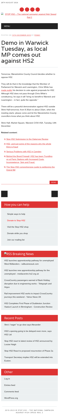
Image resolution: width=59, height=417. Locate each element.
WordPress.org (11, 398)
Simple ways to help (16, 214)
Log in (7, 379)
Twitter (27, 9)
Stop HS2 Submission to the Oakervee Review (27, 139)
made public (6, 90)
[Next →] (54, 194)
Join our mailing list (15, 240)
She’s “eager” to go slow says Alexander (22, 325)
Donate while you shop (17, 233)
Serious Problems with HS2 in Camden (23, 151)
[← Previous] (4, 194)
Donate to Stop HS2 (16, 220)
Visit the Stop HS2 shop (17, 227)
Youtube (32, 9)
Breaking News (23, 254)
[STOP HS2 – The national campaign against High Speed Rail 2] (29, 17)
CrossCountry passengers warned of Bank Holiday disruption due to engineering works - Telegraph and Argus (28, 283)
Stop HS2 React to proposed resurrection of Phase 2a (28, 351)
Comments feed (11, 391)
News (53, 182)
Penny (37, 35)
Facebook (22, 9)
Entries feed (9, 385)
